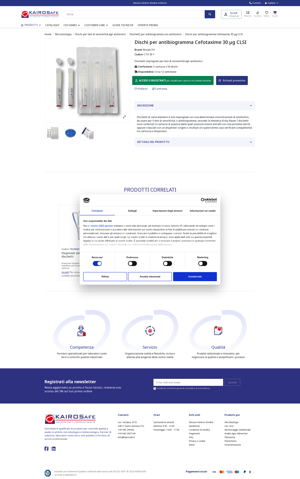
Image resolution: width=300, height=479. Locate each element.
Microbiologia (231, 422)
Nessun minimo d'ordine (201, 422)
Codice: (139, 54)
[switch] (132, 263)
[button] (71, 25)
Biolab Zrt (149, 49)
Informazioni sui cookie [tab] (203, 210)
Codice (71, 249)
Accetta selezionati (150, 276)
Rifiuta (105, 276)
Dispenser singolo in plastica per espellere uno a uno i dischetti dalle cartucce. (78, 265)
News (192, 444)
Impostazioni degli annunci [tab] (167, 210)
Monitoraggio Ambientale (238, 429)
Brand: (138, 49)
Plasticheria (230, 440)
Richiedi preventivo (233, 80)
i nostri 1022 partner (101, 225)
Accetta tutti (195, 276)
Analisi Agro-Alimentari (236, 433)
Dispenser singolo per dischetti (76, 254)
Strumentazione (233, 444)
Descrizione (145, 105)
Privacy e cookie (197, 440)
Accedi (65, 272)
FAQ (191, 437)
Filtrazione (230, 437)
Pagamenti (194, 433)
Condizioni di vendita (199, 429)
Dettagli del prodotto (153, 142)
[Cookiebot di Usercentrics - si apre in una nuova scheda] (203, 200)
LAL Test (229, 425)
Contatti (256, 2)
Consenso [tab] (97, 210)
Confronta (161, 88)
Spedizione (194, 425)
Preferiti (143, 88)
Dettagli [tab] (132, 210)
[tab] (195, 105)
